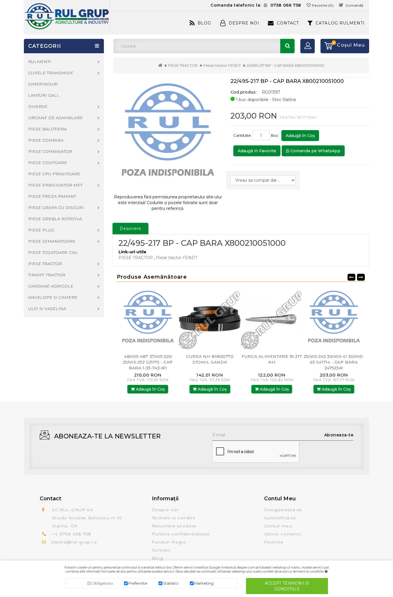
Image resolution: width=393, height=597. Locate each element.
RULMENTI (39, 61)
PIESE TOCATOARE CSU (53, 252)
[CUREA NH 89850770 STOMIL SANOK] (169, 319)
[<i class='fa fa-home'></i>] (160, 65)
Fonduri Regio (169, 542)
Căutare (287, 46)
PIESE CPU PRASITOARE (54, 173)
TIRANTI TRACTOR (46, 274)
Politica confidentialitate (181, 534)
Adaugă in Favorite (257, 150)
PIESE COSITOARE (47, 162)
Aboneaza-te (339, 435)
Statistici (171, 583)
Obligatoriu (102, 583)
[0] (326, 46)
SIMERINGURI (43, 84)
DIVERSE (37, 106)
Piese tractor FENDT (222, 65)
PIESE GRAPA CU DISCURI (56, 207)
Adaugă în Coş (300, 135)
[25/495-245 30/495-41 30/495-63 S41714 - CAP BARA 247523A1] (293, 319)
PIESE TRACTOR (183, 65)
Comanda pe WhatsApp (314, 150)
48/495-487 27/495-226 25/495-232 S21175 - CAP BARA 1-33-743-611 (354, 362)
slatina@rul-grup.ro (74, 542)
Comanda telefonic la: (256, 5)
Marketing (203, 583)
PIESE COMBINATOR (50, 151)
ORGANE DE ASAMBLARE (55, 117)
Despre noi (165, 509)
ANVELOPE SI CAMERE (52, 297)
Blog (204, 23)
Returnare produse (174, 525)
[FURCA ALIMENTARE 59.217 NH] (230, 319)
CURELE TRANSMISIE (50, 72)
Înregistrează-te (283, 509)
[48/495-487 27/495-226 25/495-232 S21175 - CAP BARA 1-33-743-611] (354, 319)
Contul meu (278, 525)
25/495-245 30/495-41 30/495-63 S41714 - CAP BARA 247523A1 (292, 362)
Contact (288, 23)
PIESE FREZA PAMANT (52, 196)
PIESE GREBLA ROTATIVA (55, 218)
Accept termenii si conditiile (287, 586)
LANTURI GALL (43, 95)
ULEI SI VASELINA (47, 308)
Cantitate (242, 135)
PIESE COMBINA (46, 140)
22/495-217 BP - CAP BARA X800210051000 (285, 65)
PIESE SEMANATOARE (51, 241)
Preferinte (137, 583)
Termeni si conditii (173, 517)
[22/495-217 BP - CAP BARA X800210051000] (167, 134)
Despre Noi (244, 23)
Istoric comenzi (282, 534)
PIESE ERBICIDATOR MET (55, 185)
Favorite (273, 542)
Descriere (130, 228)
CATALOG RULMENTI (340, 23)
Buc (275, 135)
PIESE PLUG (41, 230)
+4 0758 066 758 (71, 534)
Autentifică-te (280, 517)
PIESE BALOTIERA (47, 129)
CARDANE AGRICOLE (50, 286)
